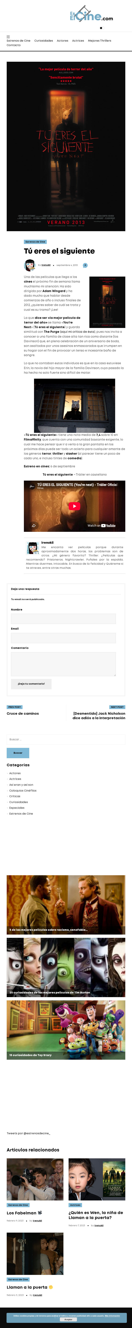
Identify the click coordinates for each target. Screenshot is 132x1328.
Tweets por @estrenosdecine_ (28, 1133)
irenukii (46, 265)
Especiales (16, 808)
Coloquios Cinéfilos (22, 790)
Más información (112, 1315)
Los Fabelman (22, 1213)
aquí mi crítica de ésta (77, 332)
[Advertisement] (66, 846)
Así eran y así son (21, 785)
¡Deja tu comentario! (31, 684)
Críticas (14, 796)
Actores (62, 41)
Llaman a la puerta (27, 1287)
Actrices (78, 41)
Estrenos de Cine (18, 41)
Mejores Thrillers (99, 41)
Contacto (14, 45)
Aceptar (68, 1319)
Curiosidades (43, 41)
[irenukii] (33, 547)
